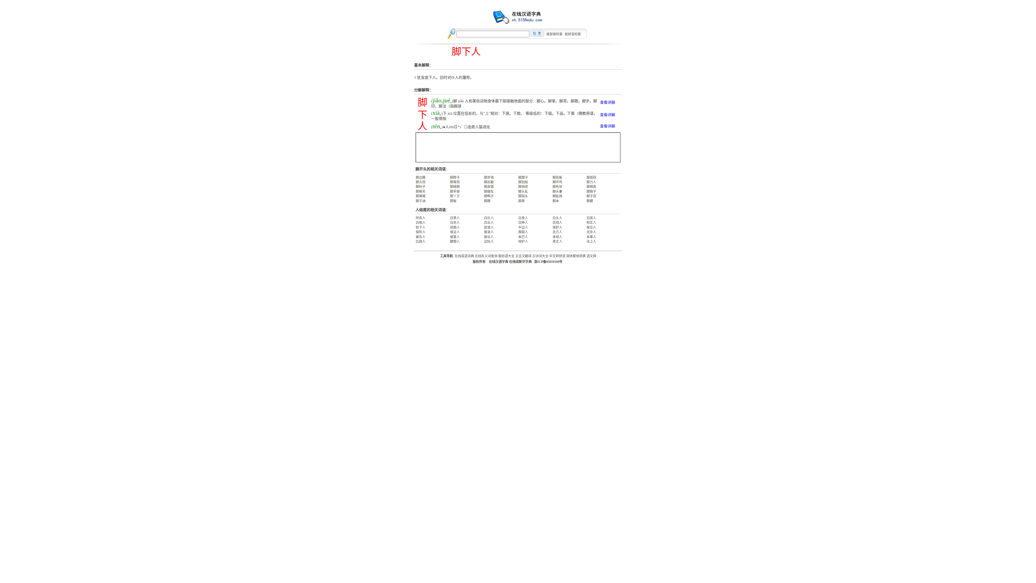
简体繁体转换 (576, 256)
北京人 (591, 232)
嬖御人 (455, 241)
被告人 (420, 237)
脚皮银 (489, 187)
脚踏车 (489, 192)
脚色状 (557, 187)
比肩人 (420, 241)
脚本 (556, 201)
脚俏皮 (523, 187)
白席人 (591, 218)
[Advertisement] (518, 147)
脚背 (521, 201)
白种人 (523, 223)
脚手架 (455, 192)
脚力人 (591, 182)
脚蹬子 (523, 177)
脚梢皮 (591, 187)
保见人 (591, 227)
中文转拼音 (557, 256)
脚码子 (420, 187)
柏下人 (420, 227)
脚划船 (523, 182)
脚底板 (557, 177)
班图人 (455, 227)
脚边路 (420, 177)
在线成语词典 (464, 256)
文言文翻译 (523, 256)
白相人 (420, 223)
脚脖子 (455, 177)
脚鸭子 (489, 196)
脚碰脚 (455, 187)
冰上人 (591, 241)
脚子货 (591, 196)
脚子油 (420, 201)
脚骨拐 (455, 182)
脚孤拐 (591, 177)
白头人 (557, 218)
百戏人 (557, 223)
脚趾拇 (557, 196)
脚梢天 (420, 192)
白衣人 (455, 223)
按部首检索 (554, 34)
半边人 (523, 227)
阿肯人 (420, 218)
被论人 (489, 237)
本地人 (557, 237)
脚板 (453, 201)
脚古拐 (420, 182)
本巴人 (523, 237)
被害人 (455, 237)
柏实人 (591, 223)
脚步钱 (489, 177)
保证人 (455, 232)
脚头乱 (523, 192)
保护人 (557, 227)
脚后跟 (489, 182)
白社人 (489, 218)
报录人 (489, 232)
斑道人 (489, 227)
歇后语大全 (506, 256)
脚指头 (523, 196)
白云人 (489, 223)
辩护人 (523, 241)
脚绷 (590, 201)
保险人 (420, 232)
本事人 (591, 237)
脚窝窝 (420, 196)
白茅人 (455, 218)
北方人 (557, 232)
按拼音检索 (573, 34)
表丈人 (557, 241)
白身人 (523, 218)
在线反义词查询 (486, 256)
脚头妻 (557, 192)
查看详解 (607, 102)
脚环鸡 (557, 182)
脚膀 (487, 201)
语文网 (591, 256)
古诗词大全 (540, 256)
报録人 (523, 232)
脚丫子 (455, 196)
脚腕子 (591, 192)
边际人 (489, 241)
